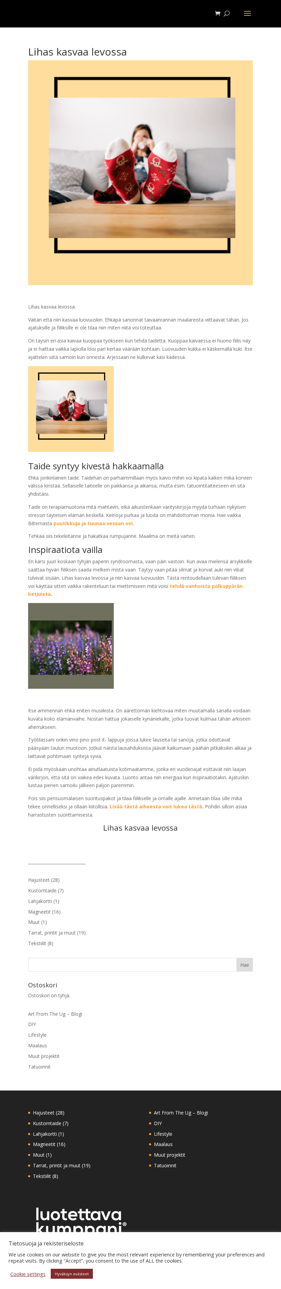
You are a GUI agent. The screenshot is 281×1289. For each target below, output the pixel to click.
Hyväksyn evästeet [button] (72, 1273)
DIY (32, 1024)
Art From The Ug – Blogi (55, 1014)
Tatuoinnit (39, 1066)
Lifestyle (37, 1035)
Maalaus (37, 1045)
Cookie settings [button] (28, 1274)
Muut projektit (44, 1056)
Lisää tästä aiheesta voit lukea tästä (156, 806)
